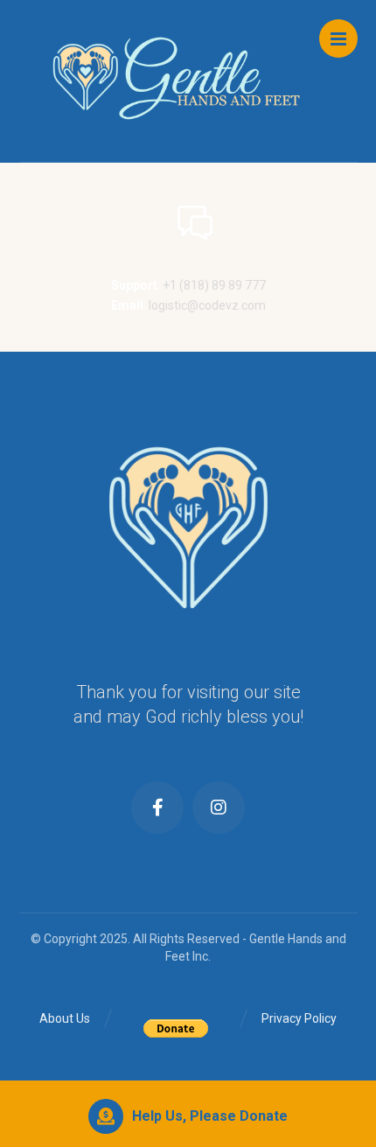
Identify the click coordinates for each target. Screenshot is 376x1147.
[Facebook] (157, 807)
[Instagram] (218, 807)
